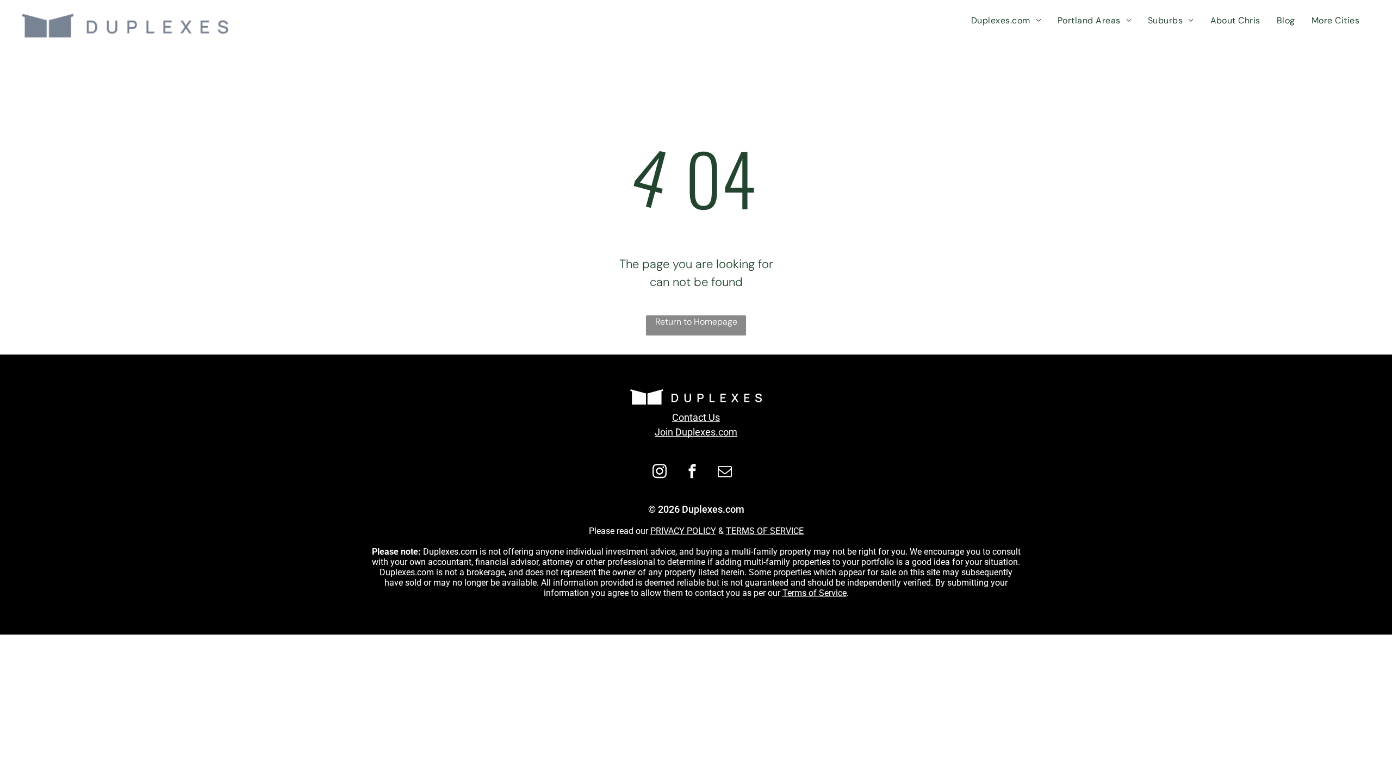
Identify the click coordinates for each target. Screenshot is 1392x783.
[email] (725, 473)
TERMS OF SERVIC (762, 531)
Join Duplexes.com (696, 432)
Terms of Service (814, 593)
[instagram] (659, 473)
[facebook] (692, 473)
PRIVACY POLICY (683, 531)
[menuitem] (1006, 20)
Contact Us (696, 417)
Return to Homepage (696, 321)
